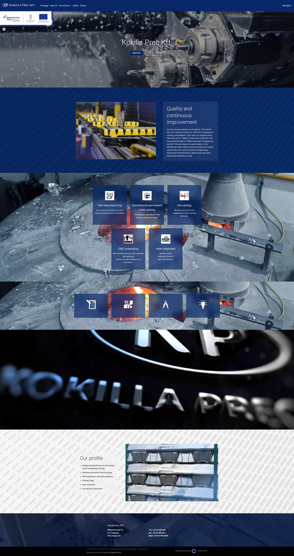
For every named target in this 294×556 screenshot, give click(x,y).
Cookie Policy (143, 549)
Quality (75, 5)
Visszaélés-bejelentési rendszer (123, 549)
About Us (53, 5)
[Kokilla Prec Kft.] (19, 5)
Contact (83, 5)
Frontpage (45, 5)
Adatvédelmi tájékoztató (97, 549)
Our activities (64, 5)
